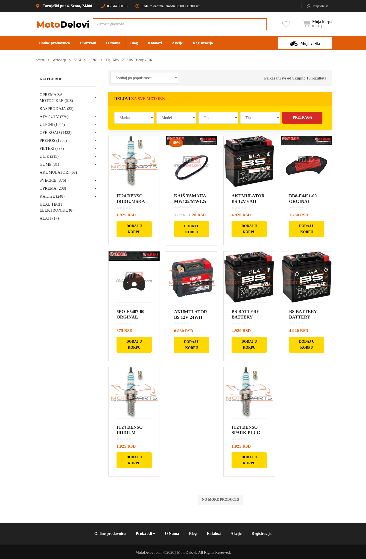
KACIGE (52, 196)
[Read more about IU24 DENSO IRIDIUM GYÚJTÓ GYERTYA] (134, 392)
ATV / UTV (54, 116)
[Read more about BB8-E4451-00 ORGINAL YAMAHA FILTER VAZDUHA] (306, 161)
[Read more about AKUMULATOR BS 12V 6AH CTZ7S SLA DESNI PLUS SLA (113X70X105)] (249, 161)
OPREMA (53, 188)
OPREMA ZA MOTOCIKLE (56, 97)
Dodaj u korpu (134, 229)
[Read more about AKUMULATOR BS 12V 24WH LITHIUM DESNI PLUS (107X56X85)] (191, 277)
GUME (49, 164)
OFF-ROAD (55, 132)
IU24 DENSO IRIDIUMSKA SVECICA (131, 201)
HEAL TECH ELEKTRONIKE (56, 207)
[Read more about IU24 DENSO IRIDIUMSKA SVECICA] (134, 161)
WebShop (59, 60)
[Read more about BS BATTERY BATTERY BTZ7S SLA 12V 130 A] (249, 277)
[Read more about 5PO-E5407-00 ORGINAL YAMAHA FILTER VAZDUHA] (134, 277)
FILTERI (52, 148)
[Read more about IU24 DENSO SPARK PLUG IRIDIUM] (249, 392)
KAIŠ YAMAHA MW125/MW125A (190, 201)
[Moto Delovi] (63, 24)
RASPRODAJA (56, 108)
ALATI (49, 218)
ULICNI (52, 124)
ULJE (49, 156)
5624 (77, 60)
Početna (39, 60)
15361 (93, 60)
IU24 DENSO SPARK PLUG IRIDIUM (246, 433)
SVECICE (53, 180)
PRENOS (53, 140)
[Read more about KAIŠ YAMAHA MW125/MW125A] (191, 161)
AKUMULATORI (58, 172)
